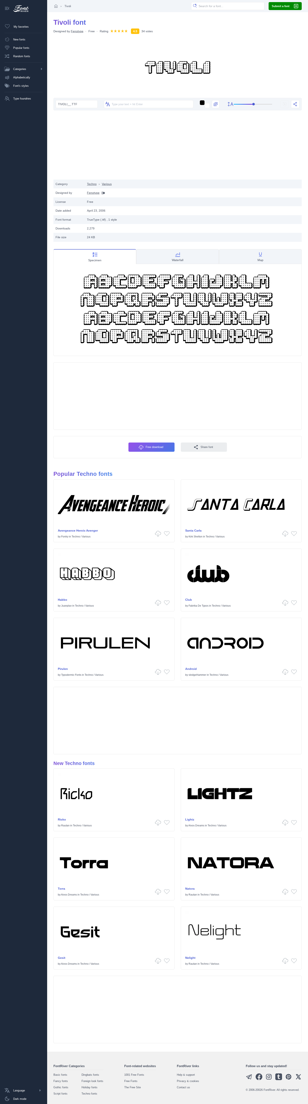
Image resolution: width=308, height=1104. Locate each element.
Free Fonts (130, 1081)
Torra (61, 888)
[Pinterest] (288, 1079)
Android (191, 668)
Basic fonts (60, 1074)
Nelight (190, 957)
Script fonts (60, 1093)
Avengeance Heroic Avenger (78, 530)
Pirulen (63, 668)
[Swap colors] (215, 104)
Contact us (183, 1087)
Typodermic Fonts (71, 674)
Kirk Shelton (195, 536)
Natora (190, 888)
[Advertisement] (177, 146)
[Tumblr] (278, 1079)
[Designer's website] (102, 193)
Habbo (62, 599)
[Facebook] (259, 1079)
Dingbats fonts (90, 1074)
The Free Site (132, 1087)
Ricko (62, 819)
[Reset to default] (285, 104)
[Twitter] (298, 1079)
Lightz (189, 819)
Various (107, 184)
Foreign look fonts (92, 1081)
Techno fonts (89, 1093)
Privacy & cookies (188, 1081)
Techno (92, 184)
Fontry (64, 536)
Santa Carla (193, 530)
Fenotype (77, 31)
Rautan (65, 825)
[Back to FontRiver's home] (19, 8)
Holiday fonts (89, 1087)
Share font (207, 447)
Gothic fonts (60, 1087)
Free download (154, 447)
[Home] (55, 6)
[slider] (253, 104)
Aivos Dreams (196, 825)
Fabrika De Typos (198, 605)
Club (188, 599)
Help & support (186, 1074)
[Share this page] (295, 104)
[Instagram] (268, 1079)
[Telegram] (249, 1079)
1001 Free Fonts (134, 1074)
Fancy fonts (60, 1081)
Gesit (61, 957)
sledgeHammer (197, 674)
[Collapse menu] (7, 8)
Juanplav (66, 605)
